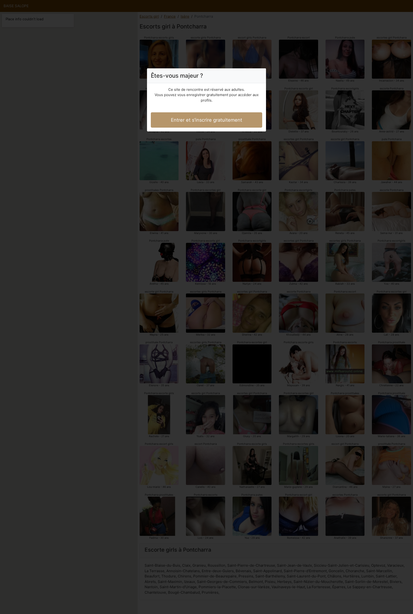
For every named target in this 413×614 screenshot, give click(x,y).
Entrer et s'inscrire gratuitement (206, 120)
